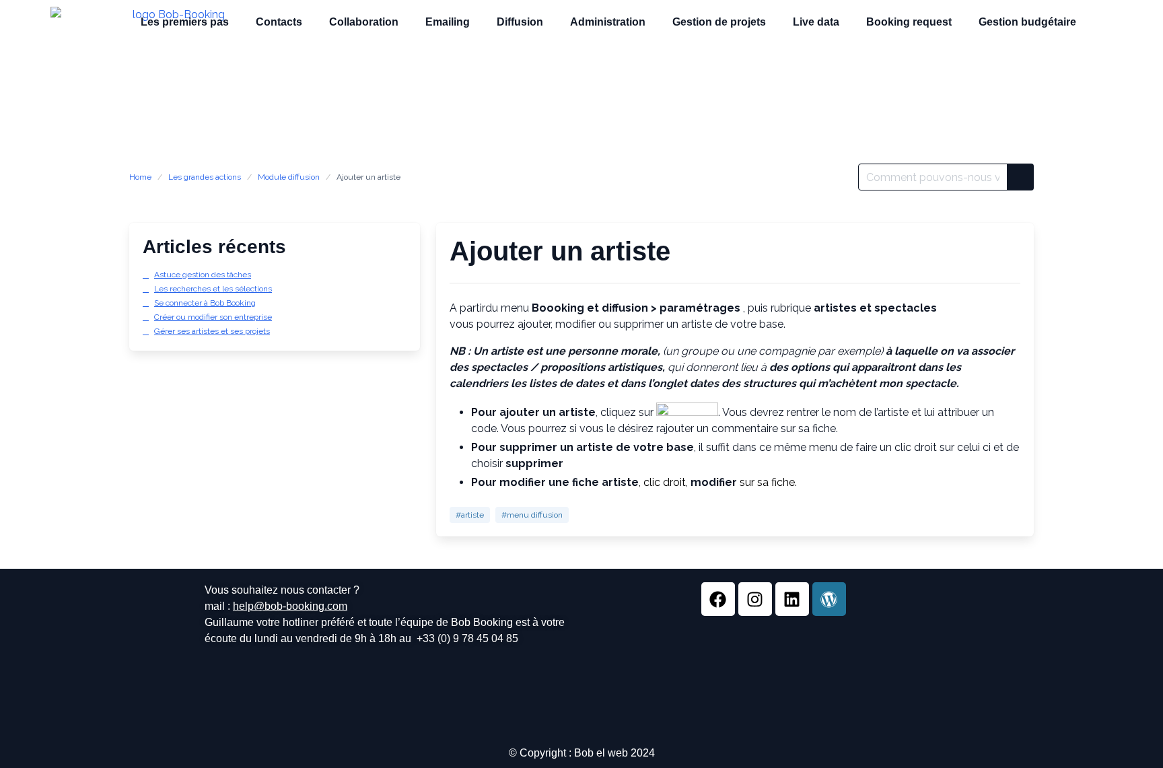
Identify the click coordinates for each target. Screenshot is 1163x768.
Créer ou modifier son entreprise (213, 317)
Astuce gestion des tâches (202, 274)
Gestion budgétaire (1027, 22)
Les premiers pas (185, 22)
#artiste (470, 515)
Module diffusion (289, 177)
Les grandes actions (204, 177)
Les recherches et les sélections (213, 288)
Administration (607, 22)
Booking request (909, 22)
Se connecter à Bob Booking (205, 303)
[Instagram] (755, 599)
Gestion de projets (719, 22)
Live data (816, 22)
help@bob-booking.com (290, 606)
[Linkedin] (792, 599)
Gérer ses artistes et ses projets (212, 331)
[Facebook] (718, 599)
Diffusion (520, 22)
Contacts (279, 22)
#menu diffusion (532, 515)
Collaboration (363, 22)
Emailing (447, 22)
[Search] (1020, 177)
